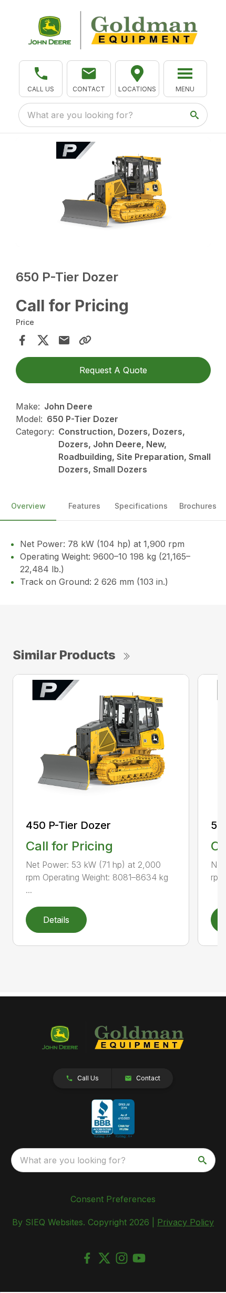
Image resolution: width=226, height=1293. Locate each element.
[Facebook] (87, 1258)
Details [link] (56, 919)
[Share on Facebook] (22, 340)
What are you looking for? (80, 115)
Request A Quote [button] (113, 370)
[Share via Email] (64, 340)
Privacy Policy (185, 1222)
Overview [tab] (28, 505)
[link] (137, 78)
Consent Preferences (113, 1199)
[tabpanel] (113, 194)
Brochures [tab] (198, 505)
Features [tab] (84, 505)
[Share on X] (43, 340)
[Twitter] (104, 1258)
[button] (41, 78)
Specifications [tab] (141, 505)
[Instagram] (121, 1258)
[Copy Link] (85, 340)
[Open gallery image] (113, 192)
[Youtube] (139, 1258)
